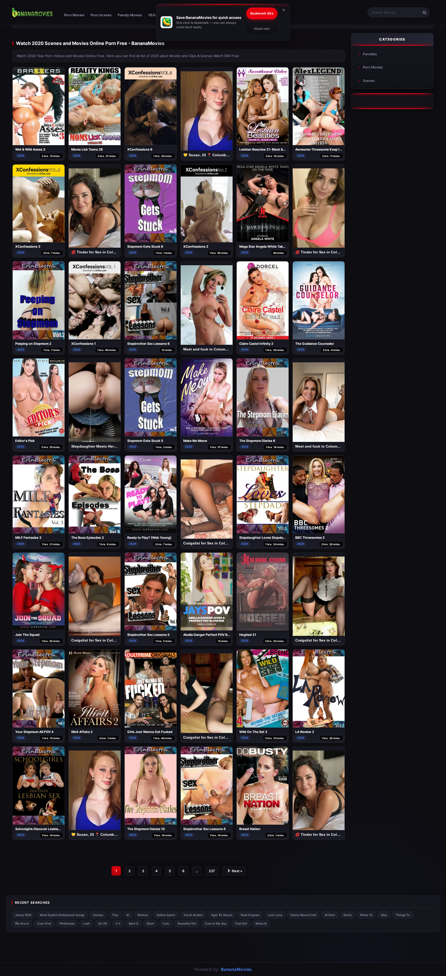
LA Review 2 (304, 732)
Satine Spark (165, 915)
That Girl (241, 923)
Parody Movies (130, 15)
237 (212, 871)
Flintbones (67, 923)
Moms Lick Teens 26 (87, 149)
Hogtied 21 (247, 635)
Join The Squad (27, 635)
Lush (86, 923)
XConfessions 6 (139, 149)
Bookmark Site (261, 13)
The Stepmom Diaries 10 (146, 829)
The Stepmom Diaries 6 (257, 441)
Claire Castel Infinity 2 (256, 344)
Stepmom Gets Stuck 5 (145, 441)
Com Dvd (44, 923)
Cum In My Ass (215, 923)
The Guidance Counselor (314, 344)
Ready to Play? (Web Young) (149, 538)
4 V (117, 923)
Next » (237, 871)
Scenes (369, 81)
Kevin (348, 915)
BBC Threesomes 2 (310, 538)
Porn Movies (74, 15)
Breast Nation (249, 829)
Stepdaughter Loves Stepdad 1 (263, 538)
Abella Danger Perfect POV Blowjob (210, 635)
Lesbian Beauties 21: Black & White (266, 149)
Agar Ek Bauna (222, 915)
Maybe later (262, 28)
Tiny (115, 915)
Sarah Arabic (193, 915)
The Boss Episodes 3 (87, 538)
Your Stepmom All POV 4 (34, 732)
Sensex (98, 915)
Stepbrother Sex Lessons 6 (148, 344)
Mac (384, 915)
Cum (165, 923)
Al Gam (330, 915)
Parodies (370, 54)
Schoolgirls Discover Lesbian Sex (41, 829)
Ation (150, 923)
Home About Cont (303, 915)
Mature (143, 915)
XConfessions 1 (83, 344)
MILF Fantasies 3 (28, 538)
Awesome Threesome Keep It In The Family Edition (334, 149)
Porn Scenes (101, 15)
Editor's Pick (25, 441)
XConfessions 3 (27, 246)
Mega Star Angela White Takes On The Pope (273, 246)
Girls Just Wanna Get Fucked (149, 732)
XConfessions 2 (195, 246)
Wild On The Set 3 (253, 732)
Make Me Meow (195, 441)
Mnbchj (261, 923)
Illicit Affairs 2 (82, 732)
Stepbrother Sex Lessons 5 (148, 635)
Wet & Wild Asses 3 (30, 149)
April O (133, 923)
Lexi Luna (275, 915)
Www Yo (366, 915)
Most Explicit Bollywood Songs (62, 915)
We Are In (22, 923)
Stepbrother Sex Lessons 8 (204, 829)
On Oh (102, 923)
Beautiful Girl (187, 923)
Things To (403, 915)
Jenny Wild (23, 915)
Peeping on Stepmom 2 (33, 344)
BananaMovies (236, 969)
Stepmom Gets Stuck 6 (145, 246)
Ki (127, 915)
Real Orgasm (250, 915)
